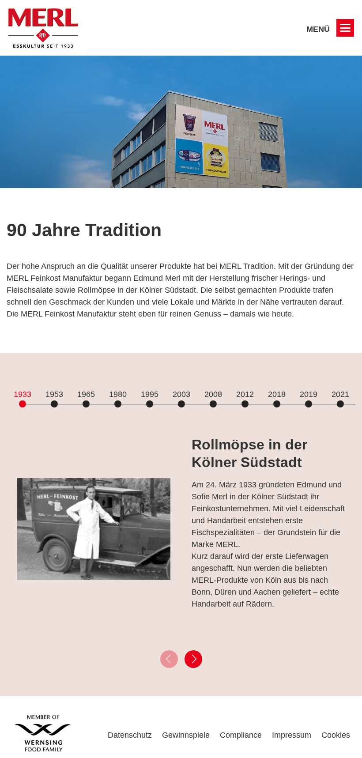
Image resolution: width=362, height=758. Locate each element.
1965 (86, 394)
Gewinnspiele (186, 735)
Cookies (335, 735)
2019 (308, 394)
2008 (213, 394)
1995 (149, 394)
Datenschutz (130, 735)
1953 (54, 394)
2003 (181, 394)
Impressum (291, 735)
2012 (245, 394)
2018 (277, 394)
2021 (340, 394)
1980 (118, 394)
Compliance (241, 735)
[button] (193, 659)
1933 (22, 394)
